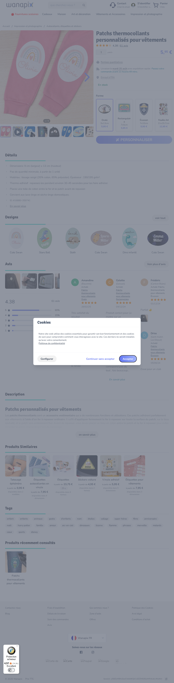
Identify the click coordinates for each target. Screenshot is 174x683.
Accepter (128, 358)
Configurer (47, 358)
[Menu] (17, 647)
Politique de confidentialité (52, 343)
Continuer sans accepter (100, 358)
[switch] (11, 670)
